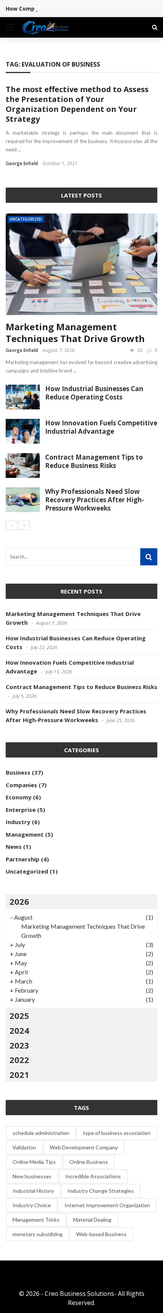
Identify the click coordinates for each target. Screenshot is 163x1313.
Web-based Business (101, 1234)
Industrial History (33, 1190)
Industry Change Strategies (100, 1190)
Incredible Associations (93, 1176)
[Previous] (11, 525)
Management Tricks (36, 1219)
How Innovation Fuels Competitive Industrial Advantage (101, 427)
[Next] (24, 525)
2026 (19, 901)
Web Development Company (84, 1147)
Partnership (22, 859)
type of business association (116, 1133)
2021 (19, 1074)
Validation (24, 1147)
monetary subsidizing (38, 1234)
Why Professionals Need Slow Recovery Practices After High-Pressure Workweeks (94, 499)
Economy (18, 797)
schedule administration (41, 1133)
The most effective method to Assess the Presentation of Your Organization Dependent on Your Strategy (77, 104)
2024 (19, 1030)
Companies (21, 785)
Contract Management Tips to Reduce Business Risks (94, 461)
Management (25, 834)
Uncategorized (25, 219)
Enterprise (21, 809)
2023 (19, 1045)
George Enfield (22, 163)
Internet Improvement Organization (107, 1205)
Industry (18, 822)
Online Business (88, 1162)
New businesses (32, 1176)
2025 (19, 1015)
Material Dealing (92, 1219)
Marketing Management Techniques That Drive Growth (75, 332)
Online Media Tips (34, 1162)
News (14, 846)
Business (18, 772)
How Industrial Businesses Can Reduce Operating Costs (94, 392)
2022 (19, 1059)
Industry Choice (32, 1205)
